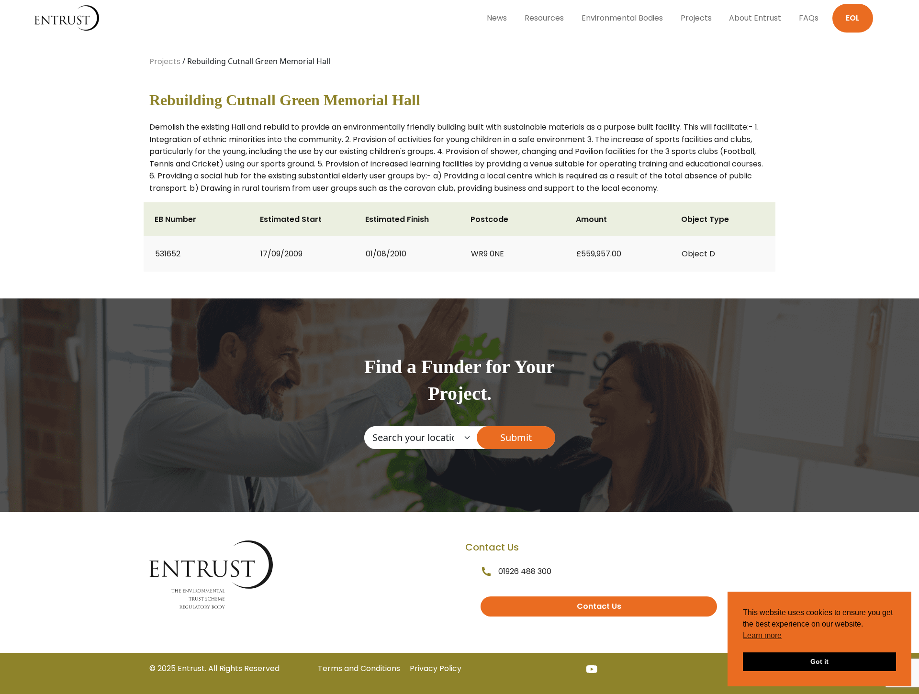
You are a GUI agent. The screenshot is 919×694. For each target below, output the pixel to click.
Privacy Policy (435, 668)
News (497, 17)
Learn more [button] (762, 635)
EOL (853, 17)
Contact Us (599, 606)
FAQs (808, 17)
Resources (544, 17)
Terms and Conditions (359, 668)
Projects (696, 17)
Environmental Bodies (622, 17)
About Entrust (755, 17)
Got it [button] (819, 661)
